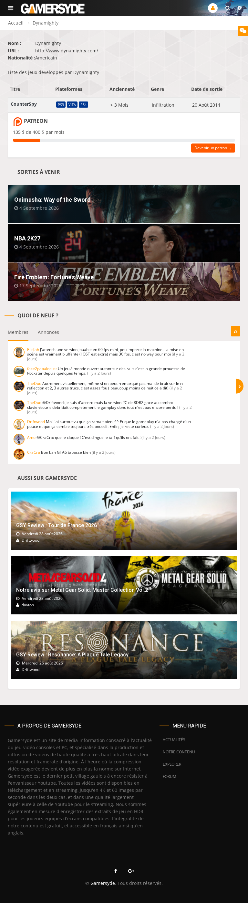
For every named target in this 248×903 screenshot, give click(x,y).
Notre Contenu (177, 752)
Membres (18, 332)
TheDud (34, 383)
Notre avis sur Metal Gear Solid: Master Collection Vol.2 (82, 590)
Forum (169, 776)
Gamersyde (102, 883)
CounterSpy (24, 104)
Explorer (172, 764)
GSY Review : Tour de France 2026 (56, 525)
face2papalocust (42, 368)
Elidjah (33, 349)
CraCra (33, 452)
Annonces (48, 332)
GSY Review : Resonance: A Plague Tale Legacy (72, 655)
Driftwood (36, 421)
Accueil (16, 23)
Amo (31, 437)
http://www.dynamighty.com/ (66, 51)
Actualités (174, 739)
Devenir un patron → (213, 148)
